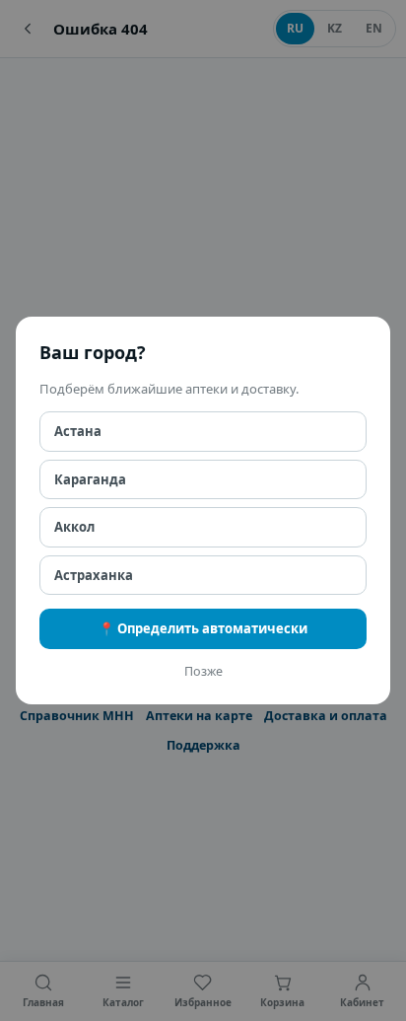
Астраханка (93, 575)
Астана (78, 431)
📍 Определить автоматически (203, 628)
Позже (203, 671)
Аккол (74, 527)
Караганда (90, 479)
